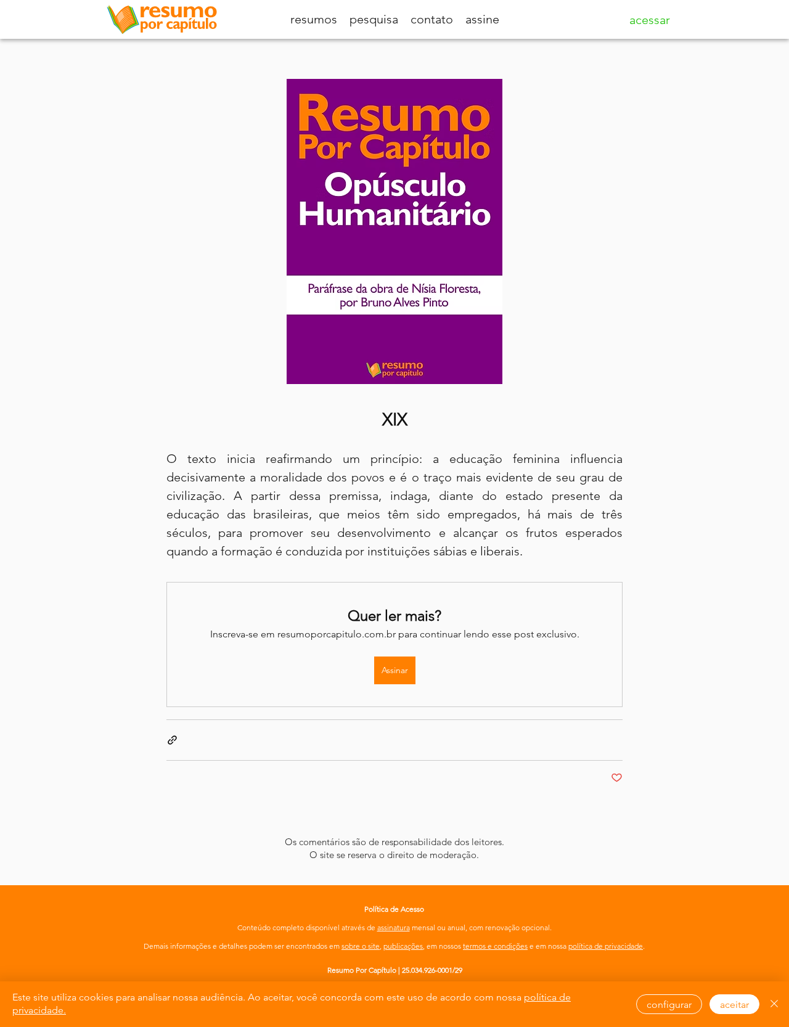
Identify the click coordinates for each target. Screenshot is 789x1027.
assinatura (393, 927)
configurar (669, 1004)
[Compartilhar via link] (172, 740)
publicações (403, 946)
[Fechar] (774, 1004)
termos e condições (495, 946)
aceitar (734, 1004)
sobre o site (360, 946)
